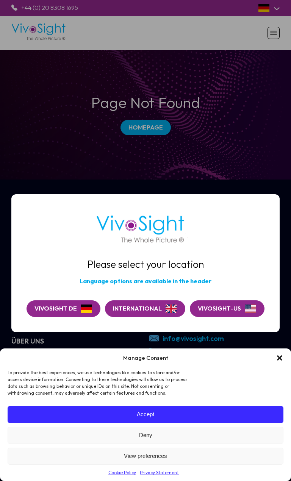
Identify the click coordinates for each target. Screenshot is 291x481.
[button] (279, 358)
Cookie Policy (122, 472)
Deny (145, 435)
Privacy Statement (159, 472)
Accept (145, 414)
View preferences (145, 456)
